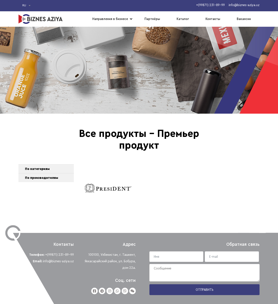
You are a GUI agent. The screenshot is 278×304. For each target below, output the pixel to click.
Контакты (212, 19)
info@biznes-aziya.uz (58, 261)
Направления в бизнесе (110, 19)
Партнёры (152, 19)
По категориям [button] (37, 169)
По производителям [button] (41, 177)
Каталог (183, 19)
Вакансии (244, 19)
